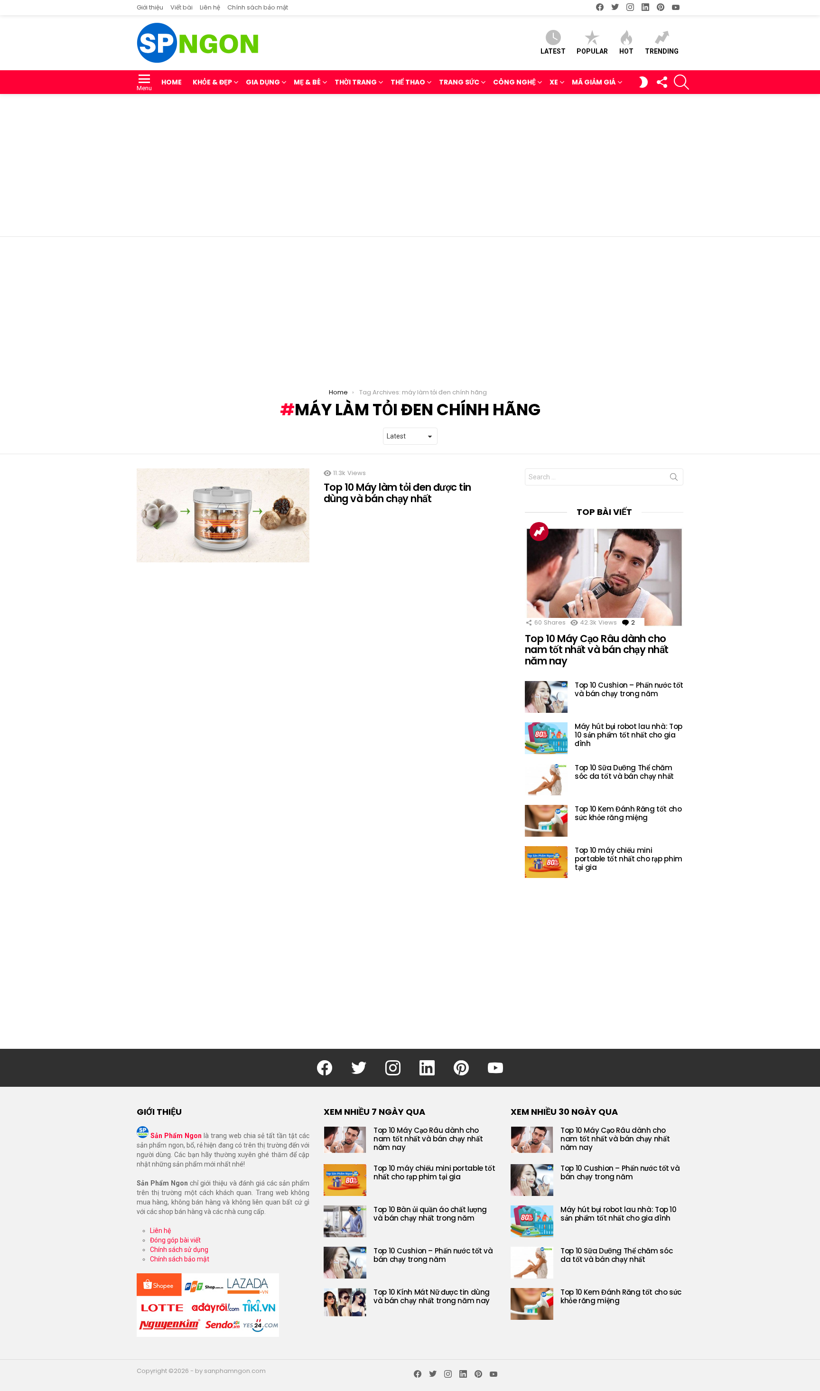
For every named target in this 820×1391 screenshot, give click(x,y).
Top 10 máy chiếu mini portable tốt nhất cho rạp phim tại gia (628, 858)
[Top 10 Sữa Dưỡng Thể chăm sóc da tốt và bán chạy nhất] (546, 779)
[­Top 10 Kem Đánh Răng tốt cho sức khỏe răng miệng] (546, 821)
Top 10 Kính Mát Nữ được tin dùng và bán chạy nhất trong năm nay (431, 1296)
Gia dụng (263, 82)
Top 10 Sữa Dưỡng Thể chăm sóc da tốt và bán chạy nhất (624, 772)
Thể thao (408, 82)
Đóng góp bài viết (175, 1240)
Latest (553, 51)
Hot (626, 51)
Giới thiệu (150, 7)
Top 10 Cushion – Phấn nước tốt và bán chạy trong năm (629, 689)
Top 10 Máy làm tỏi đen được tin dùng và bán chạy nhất (397, 492)
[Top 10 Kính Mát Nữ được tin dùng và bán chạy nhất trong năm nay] (345, 1302)
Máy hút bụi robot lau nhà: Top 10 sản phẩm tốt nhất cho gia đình (628, 734)
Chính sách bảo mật (257, 7)
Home (171, 82)
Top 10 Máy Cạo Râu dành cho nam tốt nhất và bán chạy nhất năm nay (597, 650)
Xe (554, 82)
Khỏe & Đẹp (212, 82)
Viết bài (181, 7)
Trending (662, 51)
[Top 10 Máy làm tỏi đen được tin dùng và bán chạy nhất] (223, 515)
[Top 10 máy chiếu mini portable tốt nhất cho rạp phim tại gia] (546, 862)
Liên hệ (210, 7)
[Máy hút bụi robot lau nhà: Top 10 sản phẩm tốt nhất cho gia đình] (546, 738)
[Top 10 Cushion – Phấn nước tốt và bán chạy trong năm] (546, 697)
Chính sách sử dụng (179, 1249)
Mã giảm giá (594, 82)
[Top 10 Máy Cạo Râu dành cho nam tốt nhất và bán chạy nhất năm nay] (604, 577)
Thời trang (356, 82)
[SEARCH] (681, 82)
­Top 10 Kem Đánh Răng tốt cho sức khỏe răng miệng (628, 813)
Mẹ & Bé (307, 82)
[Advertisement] (410, 165)
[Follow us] (661, 82)
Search (673, 478)
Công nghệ (514, 82)
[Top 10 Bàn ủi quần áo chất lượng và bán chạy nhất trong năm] (345, 1221)
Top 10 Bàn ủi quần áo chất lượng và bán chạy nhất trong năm (430, 1213)
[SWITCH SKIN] (643, 82)
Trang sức (459, 82)
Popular (592, 51)
